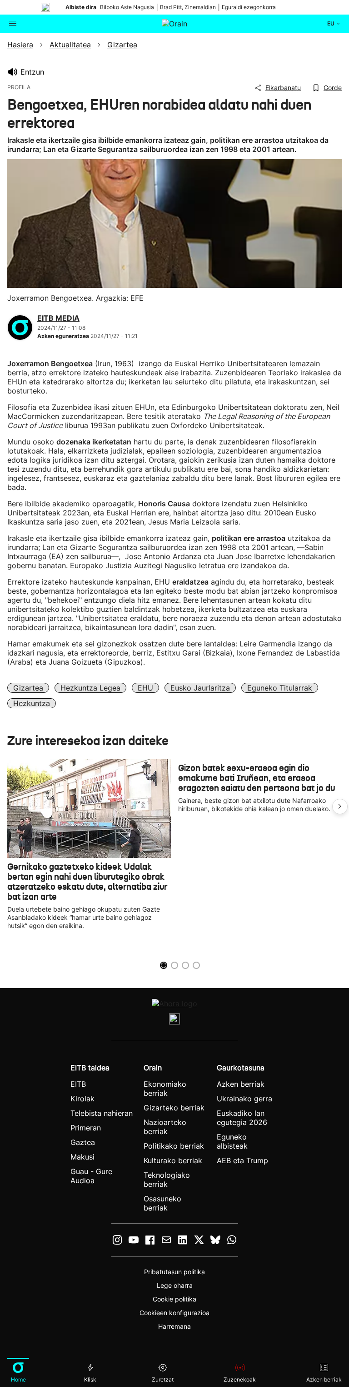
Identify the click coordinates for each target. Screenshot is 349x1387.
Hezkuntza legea (90, 687)
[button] (340, 806)
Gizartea (28, 687)
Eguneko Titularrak (279, 687)
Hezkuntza (31, 703)
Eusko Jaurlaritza (200, 687)
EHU (145, 687)
